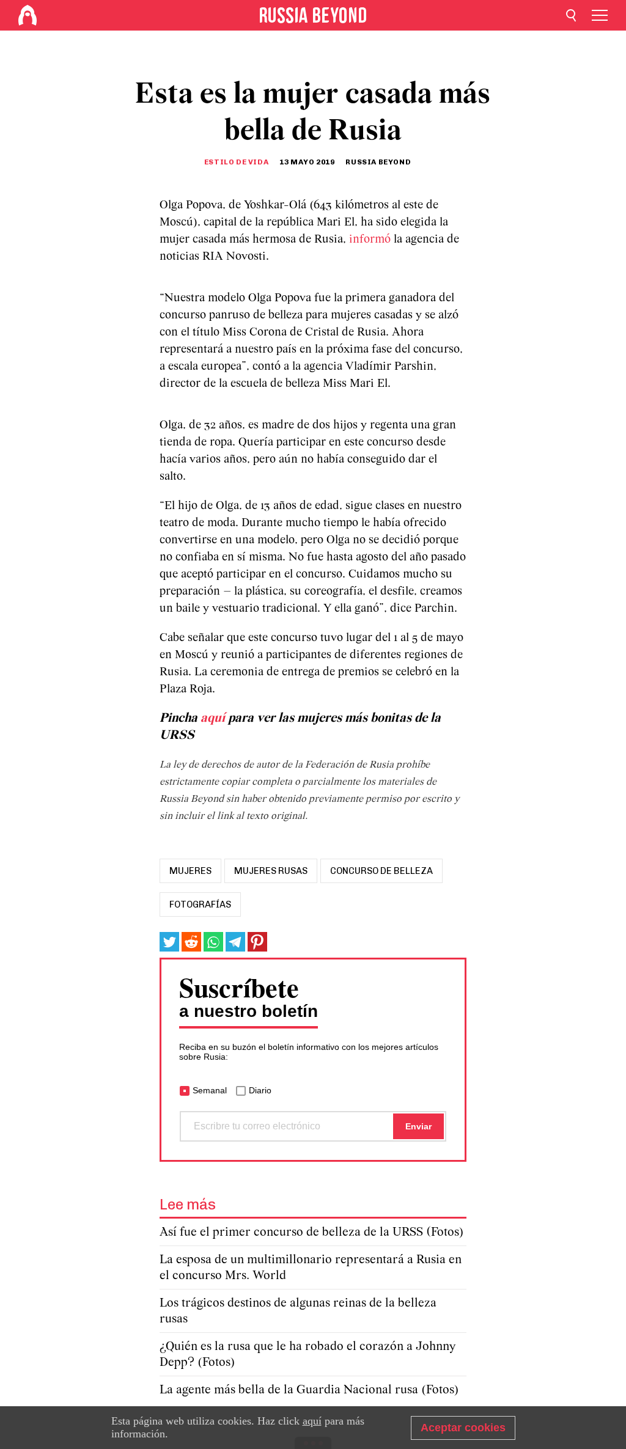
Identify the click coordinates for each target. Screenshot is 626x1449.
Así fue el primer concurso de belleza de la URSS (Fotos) (312, 1232)
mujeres (190, 870)
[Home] (27, 15)
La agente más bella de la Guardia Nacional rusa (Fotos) (309, 1390)
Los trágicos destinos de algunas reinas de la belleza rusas (298, 1311)
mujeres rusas (270, 870)
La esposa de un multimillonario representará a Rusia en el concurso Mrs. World (311, 1267)
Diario (260, 1090)
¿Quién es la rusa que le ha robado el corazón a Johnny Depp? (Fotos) (307, 1354)
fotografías (200, 904)
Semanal (210, 1090)
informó (371, 239)
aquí (214, 718)
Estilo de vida (236, 162)
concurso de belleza (381, 870)
